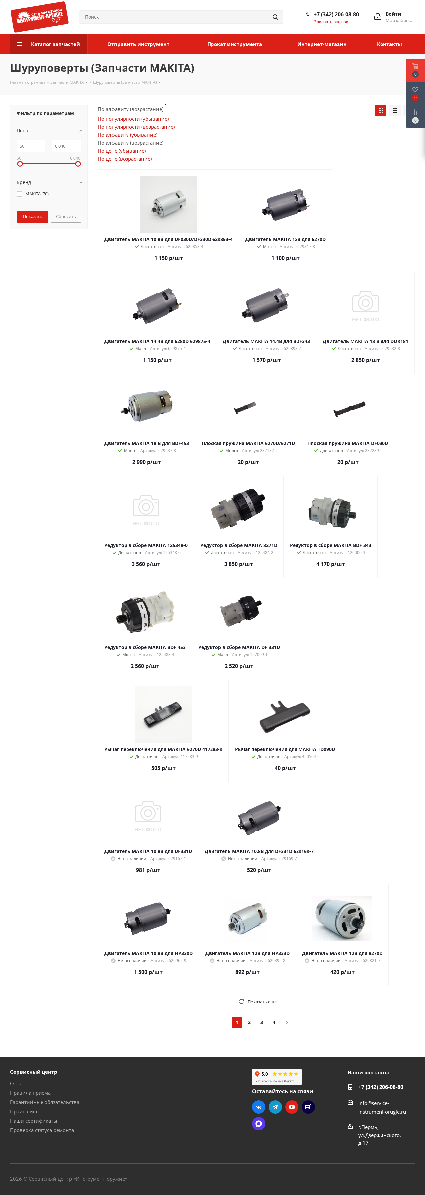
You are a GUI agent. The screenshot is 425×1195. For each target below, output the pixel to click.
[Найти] (275, 17)
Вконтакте (258, 1107)
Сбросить (66, 216)
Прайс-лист (24, 1111)
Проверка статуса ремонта (42, 1130)
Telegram (275, 1107)
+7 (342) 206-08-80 (336, 14)
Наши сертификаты (33, 1120)
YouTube (291, 1107)
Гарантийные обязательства (44, 1102)
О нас (17, 1083)
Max (258, 1123)
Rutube (308, 1107)
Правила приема (30, 1092)
